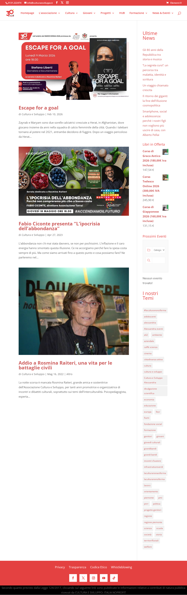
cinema (148, 353)
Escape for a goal (38, 107)
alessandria (150, 322)
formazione (150, 430)
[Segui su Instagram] (93, 578)
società (147, 534)
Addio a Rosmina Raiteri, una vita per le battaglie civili (65, 365)
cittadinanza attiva (153, 359)
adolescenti (150, 316)
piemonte (149, 497)
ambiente (157, 334)
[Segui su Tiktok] (114, 578)
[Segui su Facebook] (73, 578)
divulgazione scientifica (150, 391)
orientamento (151, 491)
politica (156, 503)
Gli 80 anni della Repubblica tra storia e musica (153, 54)
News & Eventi (161, 13)
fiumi (146, 417)
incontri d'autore (152, 460)
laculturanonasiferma (155, 473)
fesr (158, 411)
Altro (69, 374)
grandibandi (150, 448)
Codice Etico (98, 567)
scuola (159, 528)
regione (148, 516)
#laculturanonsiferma (155, 310)
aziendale (149, 341)
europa (147, 411)
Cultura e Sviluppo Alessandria (153, 380)
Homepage (27, 13)
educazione (150, 405)
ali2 (146, 334)
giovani (160, 436)
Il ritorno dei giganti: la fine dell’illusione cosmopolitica (155, 100)
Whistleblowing (121, 567)
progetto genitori (152, 509)
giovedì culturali (152, 442)
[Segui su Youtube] (104, 578)
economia (149, 399)
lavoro (147, 485)
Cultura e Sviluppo (33, 114)
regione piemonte (153, 522)
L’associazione (48, 13)
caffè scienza (150, 347)
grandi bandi (150, 454)
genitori (148, 436)
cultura (147, 365)
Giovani (87, 13)
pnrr (146, 503)
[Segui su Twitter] (83, 578)
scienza (148, 528)
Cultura (70, 13)
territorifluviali (151, 540)
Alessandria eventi (153, 328)
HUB (122, 13)
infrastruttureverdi (153, 466)
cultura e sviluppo (153, 371)
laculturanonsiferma (154, 479)
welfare (148, 546)
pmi (160, 497)
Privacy (60, 567)
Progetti (106, 13)
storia (159, 534)
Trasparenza (77, 567)
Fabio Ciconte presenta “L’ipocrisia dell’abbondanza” (59, 226)
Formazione (136, 13)
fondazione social (153, 424)
